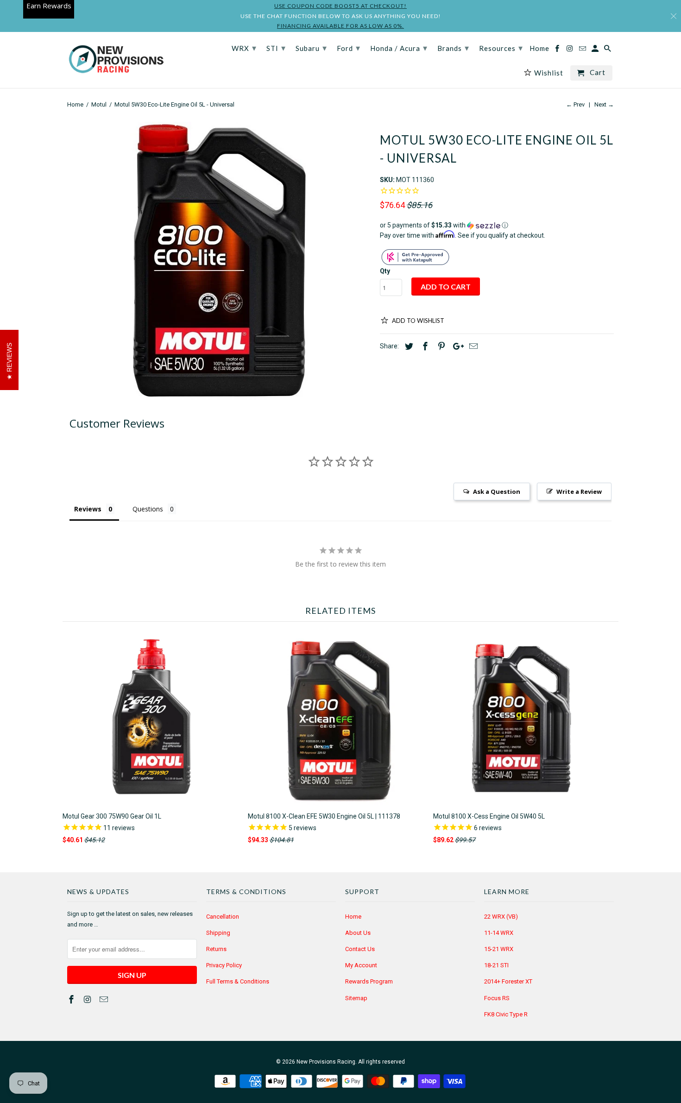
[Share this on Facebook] (423, 346)
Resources (501, 48)
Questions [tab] (147, 508)
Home (353, 916)
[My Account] (596, 50)
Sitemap (356, 998)
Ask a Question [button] (496, 491)
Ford (348, 48)
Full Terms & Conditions (237, 981)
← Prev (575, 104)
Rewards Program (369, 981)
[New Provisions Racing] (115, 60)
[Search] (608, 50)
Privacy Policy (224, 965)
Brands (453, 48)
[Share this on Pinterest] (440, 346)
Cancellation (222, 916)
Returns (216, 948)
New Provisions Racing (325, 1062)
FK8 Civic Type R (506, 1014)
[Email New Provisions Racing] (105, 999)
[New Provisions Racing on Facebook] (72, 999)
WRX (244, 48)
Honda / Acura (399, 48)
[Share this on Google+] (455, 346)
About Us (358, 932)
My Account (361, 965)
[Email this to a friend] (472, 346)
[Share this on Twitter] (407, 346)
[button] (497, 225)
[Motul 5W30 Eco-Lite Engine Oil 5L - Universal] (219, 261)
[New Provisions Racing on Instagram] (88, 999)
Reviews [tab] (87, 508)
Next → (604, 104)
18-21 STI (496, 965)
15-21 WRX (498, 948)
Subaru (311, 48)
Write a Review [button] (579, 491)
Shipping (218, 932)
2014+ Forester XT (508, 981)
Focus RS (497, 998)
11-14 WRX (498, 932)
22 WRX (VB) (501, 916)
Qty (385, 271)
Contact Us (360, 948)
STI (276, 48)
